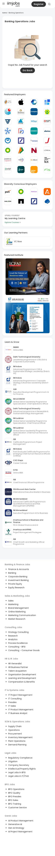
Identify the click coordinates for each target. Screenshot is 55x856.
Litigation (12, 761)
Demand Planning (17, 744)
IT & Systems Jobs (14, 690)
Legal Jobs (10, 753)
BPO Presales (14, 796)
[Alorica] (47, 131)
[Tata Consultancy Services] (47, 160)
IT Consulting (15, 698)
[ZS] (7, 102)
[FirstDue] (21, 131)
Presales (12, 702)
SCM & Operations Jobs (17, 721)
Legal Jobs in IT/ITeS (18, 776)
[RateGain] (34, 191)
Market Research (16, 618)
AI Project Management (20, 831)
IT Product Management (20, 709)
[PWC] (7, 191)
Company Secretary (18, 765)
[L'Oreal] (47, 150)
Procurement (15, 733)
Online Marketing (17, 611)
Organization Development (22, 674)
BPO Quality (14, 792)
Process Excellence (18, 643)
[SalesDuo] (34, 169)
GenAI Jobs (11, 815)
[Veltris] (7, 121)
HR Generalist (15, 663)
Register (39, 4)
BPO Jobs (10, 784)
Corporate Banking (17, 576)
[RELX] (34, 160)
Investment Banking (18, 580)
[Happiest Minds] (47, 111)
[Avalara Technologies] (47, 191)
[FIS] (47, 169)
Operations (14, 730)
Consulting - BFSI (16, 646)
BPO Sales (13, 800)
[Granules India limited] (7, 111)
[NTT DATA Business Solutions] (7, 140)
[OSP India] (47, 121)
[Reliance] (21, 111)
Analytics (12, 639)
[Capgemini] (47, 201)
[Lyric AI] (21, 169)
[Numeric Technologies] (34, 150)
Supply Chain (15, 726)
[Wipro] (21, 160)
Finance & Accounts (18, 569)
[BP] (21, 191)
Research (13, 635)
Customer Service (17, 807)
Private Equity (15, 583)
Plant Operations (16, 741)
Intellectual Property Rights (22, 768)
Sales (10, 600)
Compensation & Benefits (21, 681)
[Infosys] (34, 121)
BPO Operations (16, 789)
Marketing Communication (22, 615)
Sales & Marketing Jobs (17, 595)
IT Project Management (20, 694)
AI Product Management (20, 820)
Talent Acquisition (17, 670)
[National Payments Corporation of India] (21, 150)
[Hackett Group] (47, 102)
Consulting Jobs (13, 627)
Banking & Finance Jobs (17, 564)
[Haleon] (7, 201)
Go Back (28, 70)
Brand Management (18, 608)
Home (4, 13)
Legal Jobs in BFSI (17, 772)
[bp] (7, 150)
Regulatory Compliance (20, 757)
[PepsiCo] (34, 140)
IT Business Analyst (17, 713)
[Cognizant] (34, 102)
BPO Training (14, 803)
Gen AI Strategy (16, 827)
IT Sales (12, 705)
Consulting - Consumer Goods (24, 650)
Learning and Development (22, 678)
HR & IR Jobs (11, 658)
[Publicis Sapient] (7, 160)
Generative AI (15, 824)
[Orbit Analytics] (7, 169)
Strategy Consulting (18, 632)
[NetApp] (21, 201)
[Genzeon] (7, 131)
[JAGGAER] (47, 140)
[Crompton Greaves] (34, 111)
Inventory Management (20, 737)
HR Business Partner (18, 667)
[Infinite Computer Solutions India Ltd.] (21, 121)
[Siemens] (34, 131)
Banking (12, 572)
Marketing (13, 604)
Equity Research (16, 587)
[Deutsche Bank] (21, 140)
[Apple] (21, 102)
